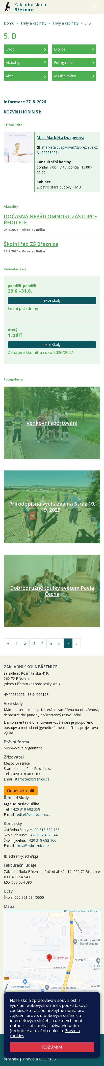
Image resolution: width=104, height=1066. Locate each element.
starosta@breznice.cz (31, 779)
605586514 (50, 152)
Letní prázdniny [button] (23, 308)
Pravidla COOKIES (39, 1059)
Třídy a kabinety (33, 23)
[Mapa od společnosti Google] (52, 960)
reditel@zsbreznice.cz (33, 814)
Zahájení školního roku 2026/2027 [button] (40, 352)
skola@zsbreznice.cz (32, 845)
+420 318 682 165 (45, 829)
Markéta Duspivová (60, 137)
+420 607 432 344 (43, 835)
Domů (9, 23)
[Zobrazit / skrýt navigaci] (94, 7)
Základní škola (30, 7)
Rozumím (52, 1047)
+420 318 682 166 (41, 840)
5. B (88, 23)
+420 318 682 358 (25, 809)
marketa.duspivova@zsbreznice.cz (70, 147)
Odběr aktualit (20, 790)
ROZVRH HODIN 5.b (23, 112)
